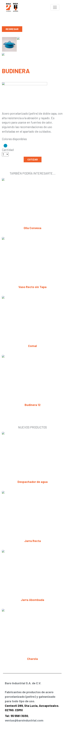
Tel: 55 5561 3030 (16, 716)
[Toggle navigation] (54, 7)
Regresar (12, 29)
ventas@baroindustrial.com (24, 720)
